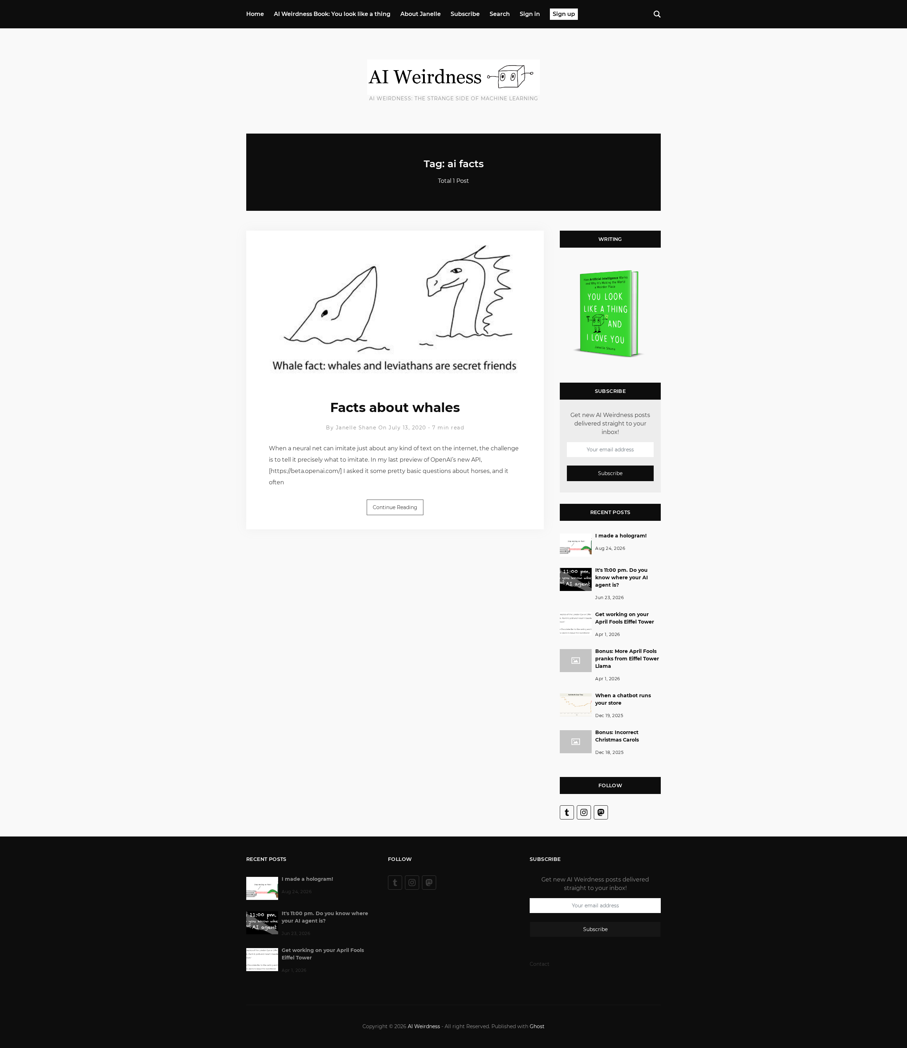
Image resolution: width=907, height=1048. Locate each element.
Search (500, 14)
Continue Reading (395, 507)
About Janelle (420, 14)
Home (255, 14)
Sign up (564, 14)
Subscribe (465, 14)
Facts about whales (395, 407)
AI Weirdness (424, 1026)
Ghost (537, 1026)
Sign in (530, 14)
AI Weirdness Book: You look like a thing (332, 14)
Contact (540, 964)
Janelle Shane (356, 427)
